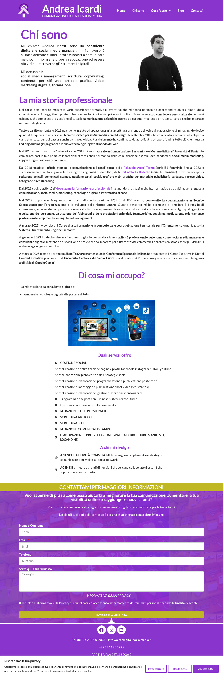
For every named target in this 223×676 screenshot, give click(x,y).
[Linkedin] (121, 629)
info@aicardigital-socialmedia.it (130, 640)
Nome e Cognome (31, 525)
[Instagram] (111, 629)
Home (121, 10)
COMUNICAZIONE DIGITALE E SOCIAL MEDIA (72, 15)
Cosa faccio (159, 10)
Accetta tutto (206, 668)
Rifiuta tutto (180, 668)
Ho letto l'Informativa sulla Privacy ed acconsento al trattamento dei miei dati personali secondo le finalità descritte (110, 603)
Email (23, 540)
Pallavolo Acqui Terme (139, 167)
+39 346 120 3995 (111, 647)
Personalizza (155, 668)
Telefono (25, 554)
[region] (111, 666)
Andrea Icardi (72, 8)
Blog (181, 10)
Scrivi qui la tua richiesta (35, 569)
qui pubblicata (79, 603)
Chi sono (138, 10)
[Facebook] (101, 629)
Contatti (197, 10)
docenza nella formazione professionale (83, 188)
